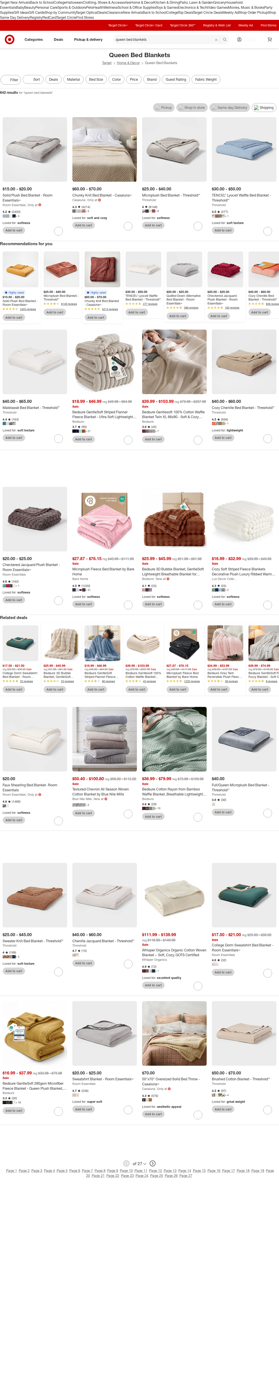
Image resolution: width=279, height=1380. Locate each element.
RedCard (49, 17)
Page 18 (243, 1170)
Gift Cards (36, 12)
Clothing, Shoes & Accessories (107, 2)
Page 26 (171, 1175)
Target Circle (66, 17)
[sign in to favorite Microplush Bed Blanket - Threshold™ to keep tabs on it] (198, 226)
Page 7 (87, 1170)
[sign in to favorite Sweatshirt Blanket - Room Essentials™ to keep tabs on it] (128, 1110)
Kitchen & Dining (166, 2)
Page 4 (49, 1170)
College (60, 2)
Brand (152, 79)
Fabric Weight (206, 79)
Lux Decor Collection (225, 579)
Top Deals (185, 12)
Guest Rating (176, 79)
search (225, 40)
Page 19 (257, 1170)
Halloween (74, 2)
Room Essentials (14, 205)
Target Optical (87, 12)
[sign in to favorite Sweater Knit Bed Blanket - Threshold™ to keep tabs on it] (58, 972)
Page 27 (185, 1175)
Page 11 (140, 1170)
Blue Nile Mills (82, 799)
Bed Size (96, 79)
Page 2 (24, 1170)
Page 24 (142, 1175)
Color (116, 79)
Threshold (149, 200)
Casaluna (78, 200)
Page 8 (100, 1170)
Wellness (111, 7)
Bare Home (80, 579)
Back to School (42, 2)
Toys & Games (167, 7)
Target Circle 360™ (182, 25)
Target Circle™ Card (148, 25)
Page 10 (126, 1170)
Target (107, 63)
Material (73, 79)
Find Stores (85, 17)
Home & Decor (142, 2)
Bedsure (78, 421)
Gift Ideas (21, 12)
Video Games (217, 7)
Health (98, 7)
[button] (14, 292)
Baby (20, 7)
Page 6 (74, 1170)
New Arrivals (133, 12)
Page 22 (112, 1175)
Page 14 (184, 1170)
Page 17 (228, 1170)
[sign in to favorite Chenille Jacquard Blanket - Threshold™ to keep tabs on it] (128, 964)
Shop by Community (60, 12)
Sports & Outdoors (72, 7)
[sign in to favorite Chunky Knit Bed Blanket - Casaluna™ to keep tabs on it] (128, 226)
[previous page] (126, 1163)
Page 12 (155, 1170)
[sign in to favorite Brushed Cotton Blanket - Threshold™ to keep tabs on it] (267, 1110)
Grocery (219, 2)
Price (134, 79)
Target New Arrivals (15, 2)
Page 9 (112, 1170)
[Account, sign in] (248, 39)
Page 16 (214, 1170)
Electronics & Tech (192, 7)
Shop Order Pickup (253, 12)
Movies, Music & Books (246, 7)
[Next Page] (274, 80)
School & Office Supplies (137, 7)
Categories (34, 39)
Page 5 (62, 1170)
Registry (36, 17)
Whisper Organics (154, 959)
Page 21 (98, 1175)
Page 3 (36, 1170)
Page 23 (127, 1175)
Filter (14, 80)
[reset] (216, 39)
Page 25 (156, 1175)
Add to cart (13, 230)
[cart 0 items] (270, 39)
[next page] (152, 1163)
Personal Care (46, 7)
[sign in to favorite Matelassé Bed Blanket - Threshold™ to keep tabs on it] (58, 438)
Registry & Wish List (217, 25)
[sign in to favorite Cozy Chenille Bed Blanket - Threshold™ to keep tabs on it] (267, 438)
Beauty (29, 7)
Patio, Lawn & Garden (196, 2)
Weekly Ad (230, 12)
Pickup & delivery (88, 39)
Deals (102, 12)
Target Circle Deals (207, 12)
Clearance (115, 12)
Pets (89, 7)
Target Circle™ (118, 25)
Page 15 (199, 1170)
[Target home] (9, 39)
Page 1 (11, 1170)
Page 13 (170, 1170)
